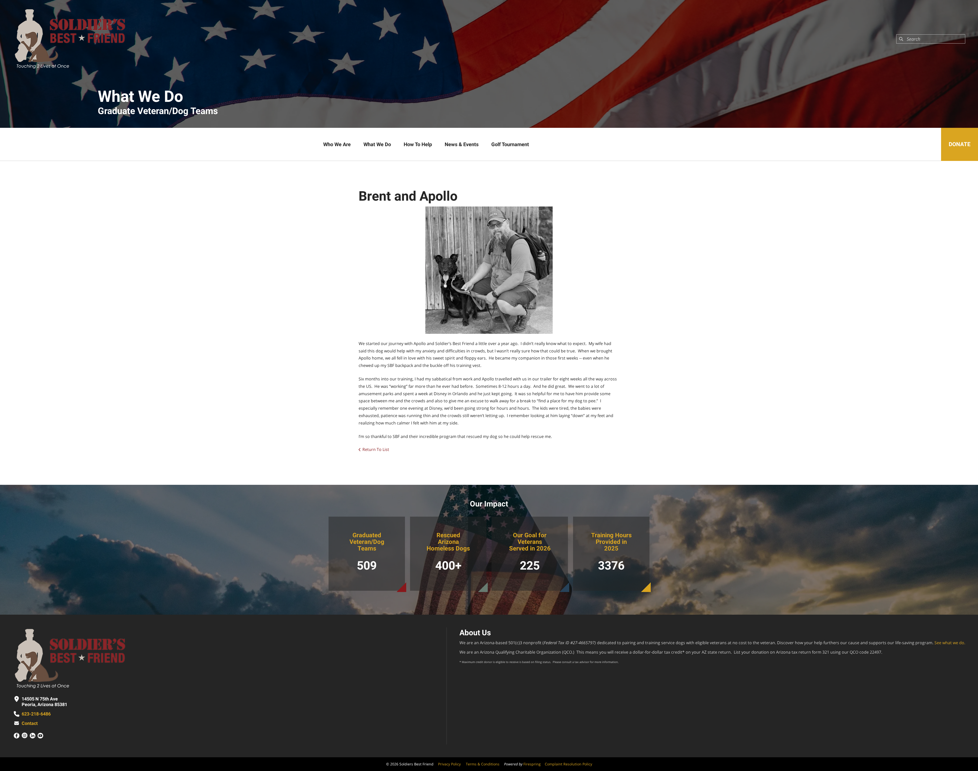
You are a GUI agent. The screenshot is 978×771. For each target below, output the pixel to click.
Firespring (532, 764)
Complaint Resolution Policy (568, 764)
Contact (30, 723)
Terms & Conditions (482, 764)
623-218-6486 (36, 714)
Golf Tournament (510, 144)
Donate (959, 144)
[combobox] (930, 39)
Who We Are (337, 144)
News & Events (462, 144)
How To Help (418, 144)
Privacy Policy (449, 764)
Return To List (375, 449)
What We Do (377, 144)
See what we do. (949, 642)
